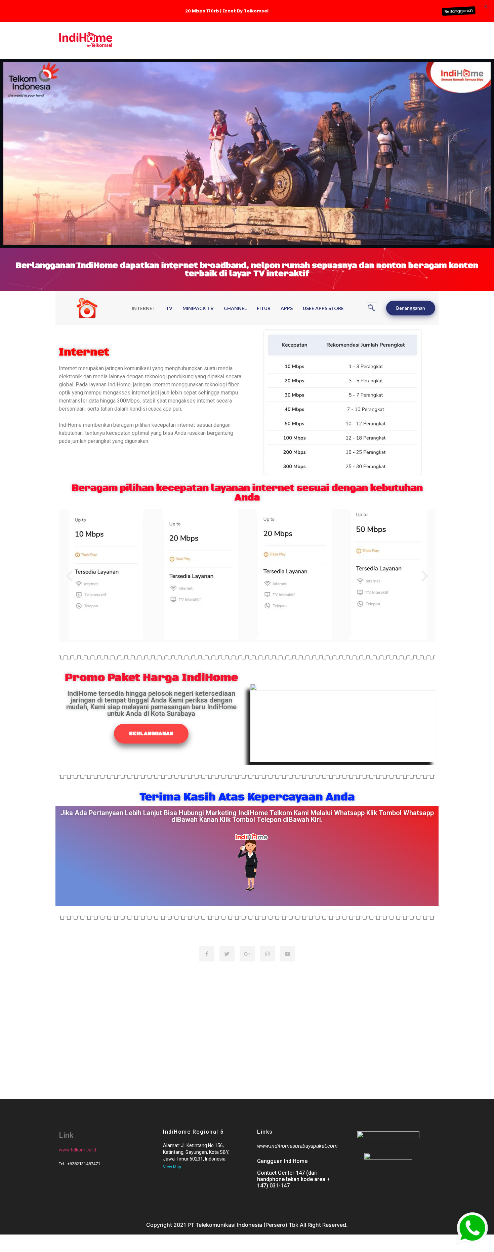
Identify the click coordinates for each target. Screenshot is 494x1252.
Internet (144, 308)
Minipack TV (198, 308)
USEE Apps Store (323, 308)
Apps (287, 308)
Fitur (264, 308)
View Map (172, 1167)
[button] (371, 308)
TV (169, 308)
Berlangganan (410, 308)
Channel (235, 308)
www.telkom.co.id (77, 1149)
